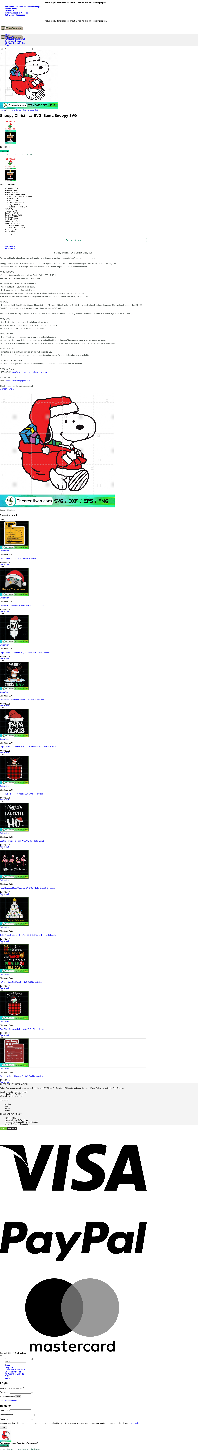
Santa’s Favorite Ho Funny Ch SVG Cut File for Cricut (22, 841)
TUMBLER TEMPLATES (15, 39)
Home (7, 35)
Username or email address (12, 1388)
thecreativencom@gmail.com (18, 381)
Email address (6, 1415)
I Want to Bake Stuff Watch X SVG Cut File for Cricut (21, 982)
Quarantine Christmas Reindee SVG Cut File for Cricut (22, 700)
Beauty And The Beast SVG (20, 197)
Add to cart (4, 151)
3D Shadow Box (11, 188)
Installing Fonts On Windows (16, 1120)
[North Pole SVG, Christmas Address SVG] (10, 143)
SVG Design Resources (15, 15)
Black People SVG (12, 223)
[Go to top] (1, 1355)
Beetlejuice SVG (11, 219)
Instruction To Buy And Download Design (23, 7)
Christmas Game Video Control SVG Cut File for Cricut (22, 606)
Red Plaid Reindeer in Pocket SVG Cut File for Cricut (21, 794)
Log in (18, 1397)
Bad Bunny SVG (11, 217)
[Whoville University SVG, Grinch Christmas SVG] (10, 131)
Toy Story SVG (15, 205)
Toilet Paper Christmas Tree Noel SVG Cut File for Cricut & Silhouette (28, 935)
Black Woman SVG (17, 227)
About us (8, 1104)
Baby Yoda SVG (11, 213)
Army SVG (9, 209)
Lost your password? (8, 1401)
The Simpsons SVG (17, 203)
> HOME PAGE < (7, 389)
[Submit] (5, 1364)
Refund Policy (11, 9)
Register (3, 1427)
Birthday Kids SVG (12, 221)
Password (4, 1392)
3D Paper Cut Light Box (15, 43)
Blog (6, 1106)
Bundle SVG (10, 232)
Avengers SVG (11, 211)
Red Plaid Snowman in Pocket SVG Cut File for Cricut (22, 1029)
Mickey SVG (14, 199)
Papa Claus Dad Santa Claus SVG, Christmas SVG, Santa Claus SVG (28, 747)
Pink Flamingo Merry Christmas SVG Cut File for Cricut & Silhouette (27, 888)
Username (5, 1411)
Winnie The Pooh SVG (18, 207)
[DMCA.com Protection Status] (8, 1130)
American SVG (11, 190)
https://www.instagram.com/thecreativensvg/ (29, 372)
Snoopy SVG (33, 110)
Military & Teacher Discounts (17, 13)
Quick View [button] (4, 551)
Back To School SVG (13, 215)
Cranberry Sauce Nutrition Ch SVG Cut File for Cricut (21, 1076)
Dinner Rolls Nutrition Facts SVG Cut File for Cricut (20, 559)
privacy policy (133, 1423)
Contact (7, 1108)
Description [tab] (10, 246)
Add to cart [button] (4, 565)
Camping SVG (10, 234)
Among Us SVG (11, 192)
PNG (7, 45)
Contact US (10, 11)
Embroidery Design (13, 41)
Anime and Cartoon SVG (16, 110)
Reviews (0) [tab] (10, 248)
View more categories (73, 240)
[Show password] (32, 1419)
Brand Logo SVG (11, 229)
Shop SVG (9, 37)
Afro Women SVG (16, 225)
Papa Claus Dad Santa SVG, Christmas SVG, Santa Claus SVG (26, 653)
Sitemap (8, 1110)
